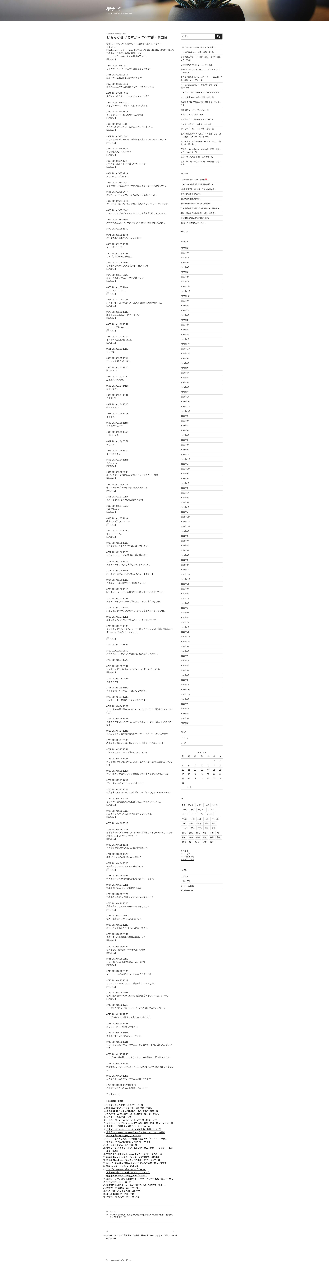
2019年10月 (186, 642)
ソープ (126, 1215)
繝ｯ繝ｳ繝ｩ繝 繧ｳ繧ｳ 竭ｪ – (191, 199)
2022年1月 (185, 512)
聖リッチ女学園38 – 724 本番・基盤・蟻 (197, 129)
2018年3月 (185, 723)
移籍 (198, 837)
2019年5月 (185, 666)
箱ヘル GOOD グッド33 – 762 (120, 1194)
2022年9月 (185, 474)
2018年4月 (185, 718)
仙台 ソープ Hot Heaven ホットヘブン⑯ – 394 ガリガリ (132, 1120)
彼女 (156, 1215)
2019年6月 (185, 661)
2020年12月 (186, 574)
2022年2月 (185, 507)
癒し (111, 1217)
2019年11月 (185, 637)
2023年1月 (185, 454)
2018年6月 (185, 709)
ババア (211, 810)
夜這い (147, 1215)
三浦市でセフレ (113, 1094)
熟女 (170, 1215)
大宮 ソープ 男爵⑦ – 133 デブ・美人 (123, 1188)
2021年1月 (185, 570)
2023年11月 (185, 406)
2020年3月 (185, 618)
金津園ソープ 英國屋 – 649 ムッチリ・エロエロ (128, 1126)
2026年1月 (185, 282)
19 (195, 774)
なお (130, 1215)
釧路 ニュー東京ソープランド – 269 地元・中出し (129, 1108)
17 (183, 774)
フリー (193, 814)
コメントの (187, 886)
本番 (167, 1215)
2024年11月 (185, 349)
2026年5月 (185, 262)
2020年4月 (185, 613)
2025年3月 (185, 330)
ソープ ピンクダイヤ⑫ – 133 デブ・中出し (126, 1169)
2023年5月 (185, 435)
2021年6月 (185, 546)
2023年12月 (186, 402)
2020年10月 (186, 584)
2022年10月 (186, 469)
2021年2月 (185, 565)
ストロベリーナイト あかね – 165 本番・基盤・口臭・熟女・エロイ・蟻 (139, 1123)
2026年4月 (185, 267)
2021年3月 (185, 560)
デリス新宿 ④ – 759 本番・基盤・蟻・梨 (197, 52)
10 (183, 770)
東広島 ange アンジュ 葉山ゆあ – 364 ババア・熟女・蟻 (132, 1111)
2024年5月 (185, 378)
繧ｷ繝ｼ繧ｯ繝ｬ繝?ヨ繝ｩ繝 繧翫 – (194, 180)
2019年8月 (185, 651)
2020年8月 (185, 594)
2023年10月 (186, 411)
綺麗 (212, 837)
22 (214, 774)
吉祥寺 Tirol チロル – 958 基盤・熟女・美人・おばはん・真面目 (135, 1132)
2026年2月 (185, 277)
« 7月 (189, 787)
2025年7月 (185, 310)
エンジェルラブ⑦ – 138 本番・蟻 (121, 1145)
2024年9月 (185, 358)
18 (189, 774)
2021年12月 (186, 517)
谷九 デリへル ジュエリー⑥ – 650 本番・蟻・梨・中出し (132, 1114)
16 (220, 770)
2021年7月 (185, 541)
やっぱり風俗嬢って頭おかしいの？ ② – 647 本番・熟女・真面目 (136, 1163)
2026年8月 (185, 248)
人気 (134, 1215)
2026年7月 (185, 253)
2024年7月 (185, 368)
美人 (219, 837)
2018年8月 (185, 699)
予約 (193, 819)
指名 (160, 1215)
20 (202, 774)
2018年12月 (186, 690)
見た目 (197, 842)
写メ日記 (215, 819)
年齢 (206, 828)
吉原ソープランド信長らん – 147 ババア (197, 119)
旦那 (205, 833)
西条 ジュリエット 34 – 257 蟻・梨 (122, 1166)
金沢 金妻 (185, 851)
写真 (184, 823)
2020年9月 (185, 589)
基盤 (213, 823)
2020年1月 (185, 627)
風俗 (125, 1217)
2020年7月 (185, 598)
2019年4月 (185, 670)
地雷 (206, 823)
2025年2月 (185, 334)
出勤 (137, 1215)
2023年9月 (185, 416)
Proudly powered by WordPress (118, 1260)
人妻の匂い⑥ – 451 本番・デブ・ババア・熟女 (128, 1172)
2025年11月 (185, 291)
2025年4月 (185, 325)
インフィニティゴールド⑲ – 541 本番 (196, 124)
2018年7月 (185, 704)
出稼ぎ (142, 1215)
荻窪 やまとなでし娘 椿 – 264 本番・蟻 (197, 157)
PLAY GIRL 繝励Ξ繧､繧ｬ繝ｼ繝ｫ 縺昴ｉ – (197, 184)
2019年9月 (185, 646)
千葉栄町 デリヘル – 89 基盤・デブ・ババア (126, 1175)
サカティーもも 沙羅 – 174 (118, 1117)
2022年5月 (185, 493)
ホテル (209, 814)
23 (220, 774)
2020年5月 (185, 608)
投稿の (185, 881)
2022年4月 (185, 498)
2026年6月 (185, 258)
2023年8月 (185, 421)
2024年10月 (186, 354)
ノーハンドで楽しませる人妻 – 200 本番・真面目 (201, 93)
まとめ (183, 743)
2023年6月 (185, 430)
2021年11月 (185, 522)
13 (202, 770)
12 (195, 770)
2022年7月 (185, 483)
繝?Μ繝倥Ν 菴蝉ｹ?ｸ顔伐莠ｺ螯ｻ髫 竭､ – (197, 204)
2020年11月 (185, 579)
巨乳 (200, 828)
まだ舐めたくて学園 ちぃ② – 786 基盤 (196, 65)
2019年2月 (185, 680)
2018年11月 (185, 694)
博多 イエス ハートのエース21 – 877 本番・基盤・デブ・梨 (133, 1129)
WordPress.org (187, 891)
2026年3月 (185, 272)
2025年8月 (185, 306)
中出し (185, 819)
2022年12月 (186, 459)
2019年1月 (185, 685)
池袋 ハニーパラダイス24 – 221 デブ (123, 1191)
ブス (201, 814)
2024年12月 (186, 344)
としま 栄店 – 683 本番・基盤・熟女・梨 (197, 97)
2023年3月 (185, 445)
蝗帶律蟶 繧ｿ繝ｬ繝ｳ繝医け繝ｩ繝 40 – (196, 218)
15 (214, 770)
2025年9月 (185, 301)
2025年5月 (185, 320)
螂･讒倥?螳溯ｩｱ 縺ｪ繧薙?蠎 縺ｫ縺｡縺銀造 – (198, 189)
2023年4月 (185, 440)
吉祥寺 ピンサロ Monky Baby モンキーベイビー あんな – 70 (134, 1154)
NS (111, 1215)
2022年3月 (185, 502)
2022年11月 (185, 464)
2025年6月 (185, 315)
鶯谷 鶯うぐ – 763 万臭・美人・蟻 (195, 110)
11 (189, 770)
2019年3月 (185, 675)
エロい (199, 805)
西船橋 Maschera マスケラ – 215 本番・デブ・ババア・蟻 (133, 1160)
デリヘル (201, 810)
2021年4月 (185, 555)
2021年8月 (185, 536)
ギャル (215, 805)
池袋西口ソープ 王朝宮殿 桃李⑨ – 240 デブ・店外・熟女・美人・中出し (139, 1179)
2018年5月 (185, 714)
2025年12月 (186, 286)
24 (183, 778)
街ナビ (113, 9)
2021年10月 (186, 526)
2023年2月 (185, 450)
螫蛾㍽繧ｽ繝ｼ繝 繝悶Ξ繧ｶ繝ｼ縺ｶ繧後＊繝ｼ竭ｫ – (200, 208)
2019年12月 (186, 632)
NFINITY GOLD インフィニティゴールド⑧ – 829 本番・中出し (135, 1185)
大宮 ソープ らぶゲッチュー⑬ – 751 (123, 1197)
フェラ (185, 814)
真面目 (116, 1217)
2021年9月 (185, 531)
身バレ (121, 1217)
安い (193, 828)
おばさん (120, 1215)
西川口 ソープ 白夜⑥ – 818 (192, 115)
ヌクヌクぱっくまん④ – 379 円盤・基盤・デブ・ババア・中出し (136, 1139)
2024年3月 (185, 387)
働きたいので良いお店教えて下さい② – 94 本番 (128, 1142)
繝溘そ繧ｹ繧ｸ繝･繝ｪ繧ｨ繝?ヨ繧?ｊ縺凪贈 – (198, 213)
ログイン (184, 876)
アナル (190, 805)
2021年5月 (185, 550)
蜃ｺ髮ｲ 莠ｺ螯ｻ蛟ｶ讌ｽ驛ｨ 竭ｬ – (193, 223)
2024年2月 (185, 392)
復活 (213, 828)
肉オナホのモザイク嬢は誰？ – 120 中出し (198, 47)
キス (207, 805)
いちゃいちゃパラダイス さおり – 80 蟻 (124, 1105)
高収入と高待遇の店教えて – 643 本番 (123, 1135)
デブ (193, 810)
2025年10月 (186, 296)
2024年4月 (185, 382)
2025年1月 (185, 339)
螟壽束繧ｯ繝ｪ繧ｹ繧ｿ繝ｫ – (191, 194)
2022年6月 (185, 488)
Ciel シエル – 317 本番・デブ (119, 1182)
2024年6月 (185, 373)
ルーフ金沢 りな (187, 857)
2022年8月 (185, 478)
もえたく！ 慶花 (187, 860)
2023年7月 (185, 426)
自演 (184, 842)
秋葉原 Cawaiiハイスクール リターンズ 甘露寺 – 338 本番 (133, 1157)
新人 (163, 1215)
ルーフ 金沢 (185, 854)
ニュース (113, 1211)
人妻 (200, 819)
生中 (191, 837)
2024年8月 (185, 363)
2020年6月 (185, 603)
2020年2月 (185, 622)
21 (208, 774)
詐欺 (205, 842)
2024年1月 (185, 397)
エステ (115, 1215)
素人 (205, 837)
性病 (184, 833)
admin (124, 33)
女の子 (152, 1215)
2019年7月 (185, 656)
